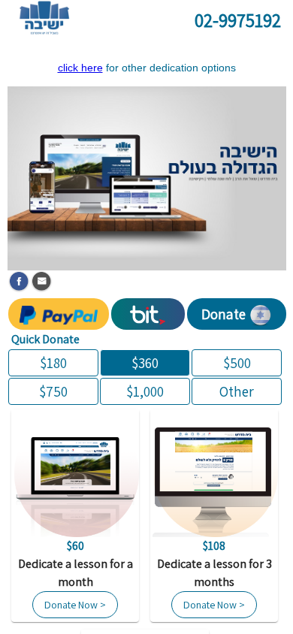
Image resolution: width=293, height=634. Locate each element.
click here (80, 68)
